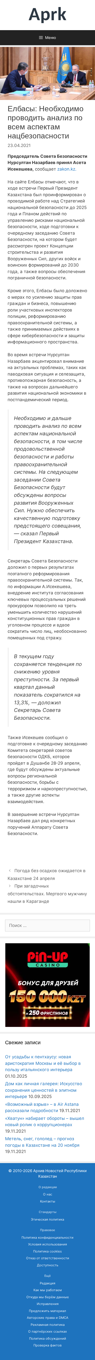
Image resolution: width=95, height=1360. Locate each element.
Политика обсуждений (47, 1338)
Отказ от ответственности (47, 1258)
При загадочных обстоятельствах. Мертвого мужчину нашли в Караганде (47, 893)
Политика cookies (47, 1251)
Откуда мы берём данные (47, 1297)
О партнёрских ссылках (47, 1331)
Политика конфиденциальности (47, 1237)
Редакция (47, 1283)
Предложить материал (47, 1311)
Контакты (47, 1201)
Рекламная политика (48, 1325)
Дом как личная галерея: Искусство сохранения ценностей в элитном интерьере (43, 1090)
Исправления (48, 1304)
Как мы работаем (47, 1290)
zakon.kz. (67, 169)
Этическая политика (47, 1219)
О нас (47, 1194)
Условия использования (47, 1244)
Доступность (47, 1265)
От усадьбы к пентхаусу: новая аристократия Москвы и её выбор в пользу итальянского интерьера (43, 1063)
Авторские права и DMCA (47, 1318)
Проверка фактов (47, 1345)
